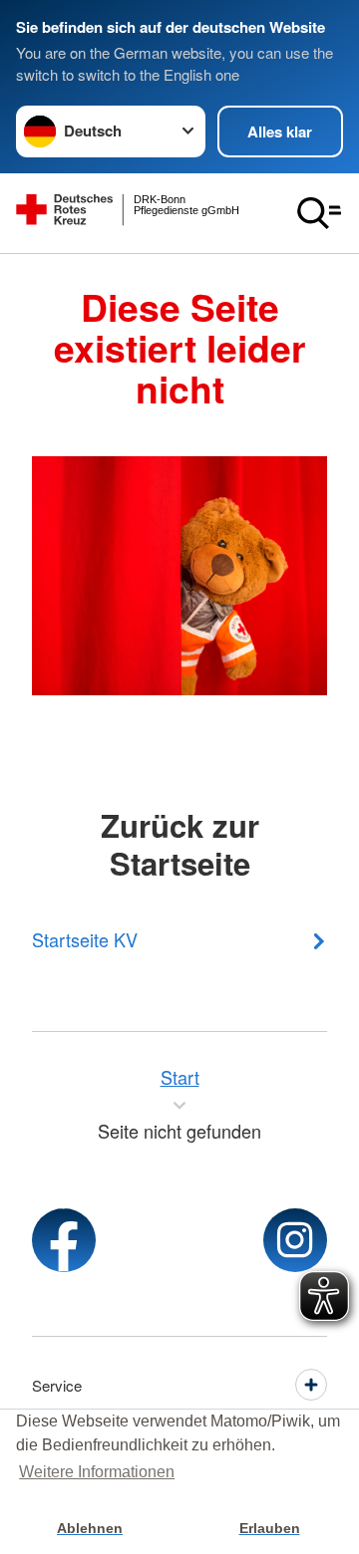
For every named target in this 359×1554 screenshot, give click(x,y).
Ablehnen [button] (90, 1528)
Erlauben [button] (269, 1528)
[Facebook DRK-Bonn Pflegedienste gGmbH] (64, 1240)
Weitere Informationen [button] (97, 1471)
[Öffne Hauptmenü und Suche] (319, 213)
